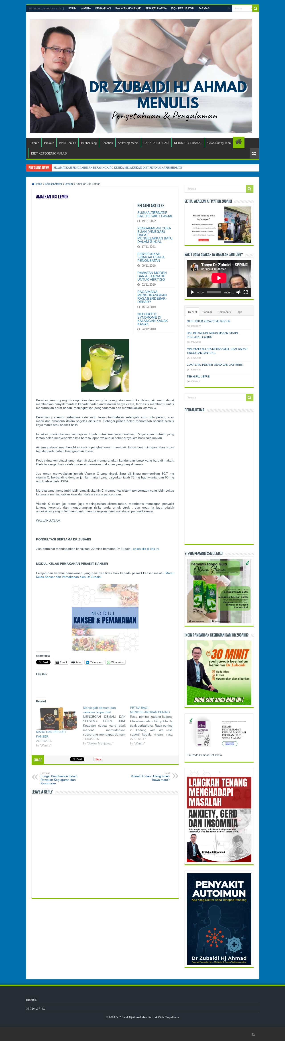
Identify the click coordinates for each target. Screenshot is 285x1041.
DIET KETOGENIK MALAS (238, 142)
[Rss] (229, 8)
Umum (69, 184)
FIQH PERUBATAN (182, 8)
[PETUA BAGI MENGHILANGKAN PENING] (153, 726)
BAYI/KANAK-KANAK (128, 8)
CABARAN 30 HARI (156, 143)
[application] (219, 278)
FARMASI (204, 8)
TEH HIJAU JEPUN (198, 376)
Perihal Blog (89, 143)
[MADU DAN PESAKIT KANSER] (57, 717)
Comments (224, 312)
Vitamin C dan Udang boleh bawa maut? (150, 776)
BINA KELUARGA (156, 8)
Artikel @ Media (128, 143)
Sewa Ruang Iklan (219, 143)
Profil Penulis (67, 143)
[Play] (192, 292)
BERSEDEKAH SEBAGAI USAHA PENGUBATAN (150, 257)
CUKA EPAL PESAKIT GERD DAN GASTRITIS (215, 364)
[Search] (255, 8)
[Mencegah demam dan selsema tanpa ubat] (106, 726)
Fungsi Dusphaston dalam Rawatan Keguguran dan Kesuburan (59, 778)
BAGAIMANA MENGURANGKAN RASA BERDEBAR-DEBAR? (152, 297)
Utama (35, 143)
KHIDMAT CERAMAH (188, 143)
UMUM (72, 8)
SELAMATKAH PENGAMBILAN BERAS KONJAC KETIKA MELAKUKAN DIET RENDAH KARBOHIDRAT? (117, 167)
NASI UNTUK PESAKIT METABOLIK (208, 321)
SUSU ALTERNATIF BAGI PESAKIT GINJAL (155, 214)
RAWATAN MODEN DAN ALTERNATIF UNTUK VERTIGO (152, 276)
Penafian (107, 143)
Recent (192, 312)
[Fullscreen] (245, 292)
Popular (207, 312)
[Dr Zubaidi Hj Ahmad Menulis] (141, 75)
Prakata (49, 143)
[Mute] (238, 292)
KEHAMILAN (103, 8)
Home (38, 184)
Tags (239, 312)
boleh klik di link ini (146, 548)
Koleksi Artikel (53, 184)
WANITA (86, 8)
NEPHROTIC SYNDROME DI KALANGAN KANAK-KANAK (153, 319)
